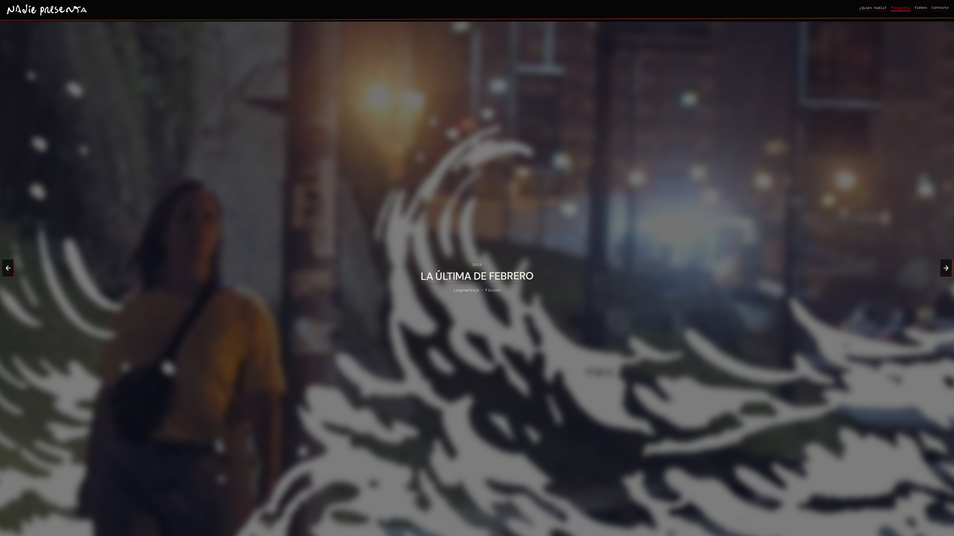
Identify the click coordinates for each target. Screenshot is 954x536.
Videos (920, 7)
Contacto (940, 7)
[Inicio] (46, 10)
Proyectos (900, 7)
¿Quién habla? (873, 8)
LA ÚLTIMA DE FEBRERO (477, 276)
